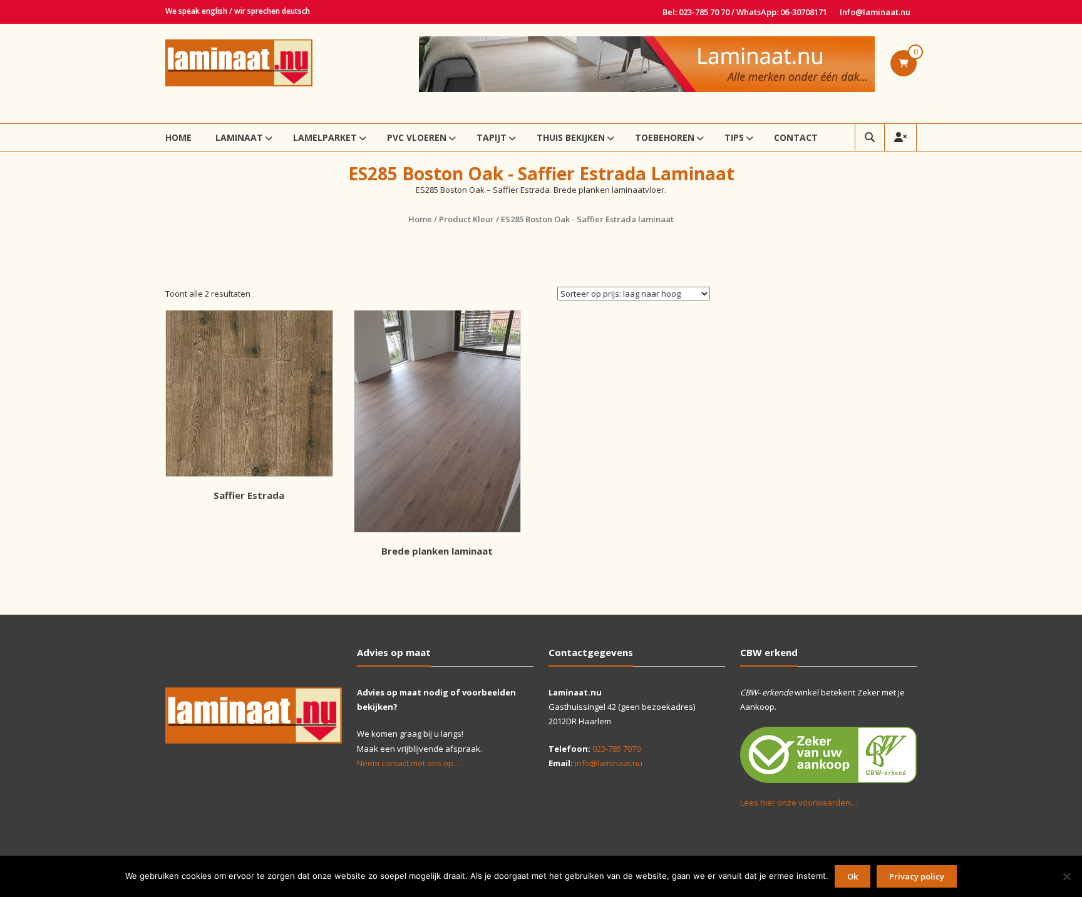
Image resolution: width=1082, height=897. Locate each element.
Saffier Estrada (249, 495)
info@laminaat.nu (608, 763)
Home (178, 137)
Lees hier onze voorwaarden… (798, 802)
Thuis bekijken (571, 137)
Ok (852, 876)
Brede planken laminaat (437, 551)
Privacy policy (916, 876)
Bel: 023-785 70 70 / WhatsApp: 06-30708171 (744, 12)
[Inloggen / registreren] (900, 137)
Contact (796, 137)
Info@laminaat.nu (875, 12)
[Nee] (1066, 876)
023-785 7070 (616, 748)
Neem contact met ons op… (408, 763)
